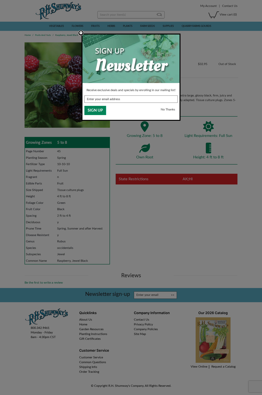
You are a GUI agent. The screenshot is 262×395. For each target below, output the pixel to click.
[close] (81, 33)
